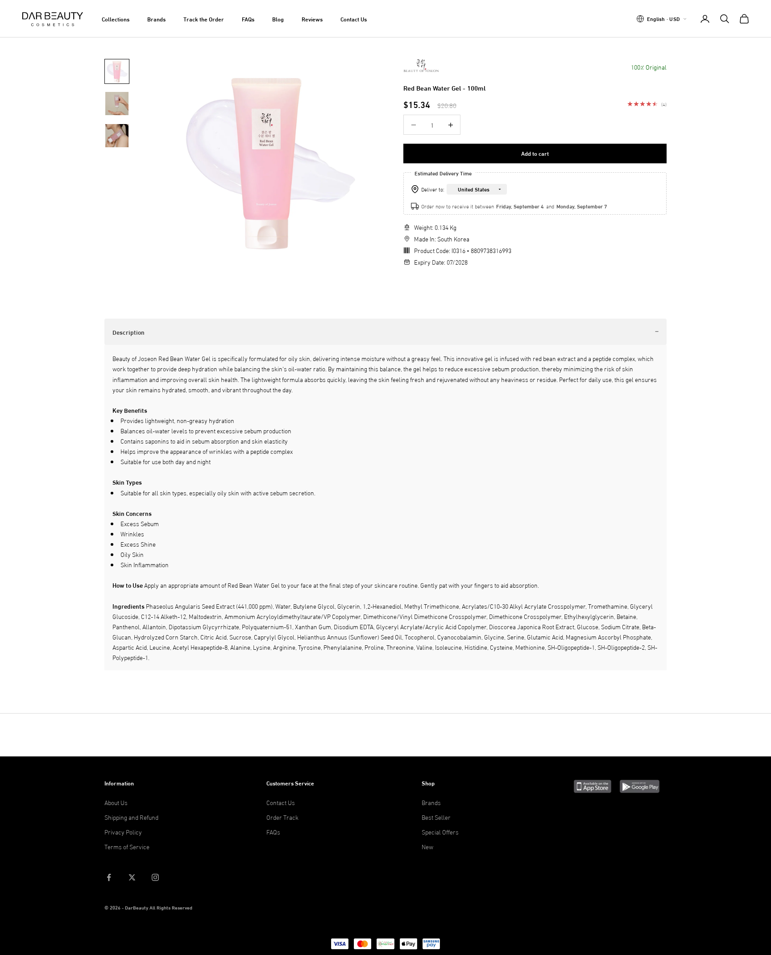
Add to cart (535, 153)
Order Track (282, 817)
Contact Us (353, 18)
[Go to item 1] (116, 71)
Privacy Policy (123, 831)
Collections (115, 18)
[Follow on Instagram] (155, 877)
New (427, 846)
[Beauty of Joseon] (421, 65)
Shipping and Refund (131, 817)
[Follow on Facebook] (108, 877)
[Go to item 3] (116, 135)
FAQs (248, 18)
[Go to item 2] (116, 103)
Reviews (312, 18)
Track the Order (203, 18)
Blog (278, 18)
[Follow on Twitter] (132, 877)
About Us (116, 802)
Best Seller (436, 817)
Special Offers (440, 831)
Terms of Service (126, 846)
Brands (156, 18)
